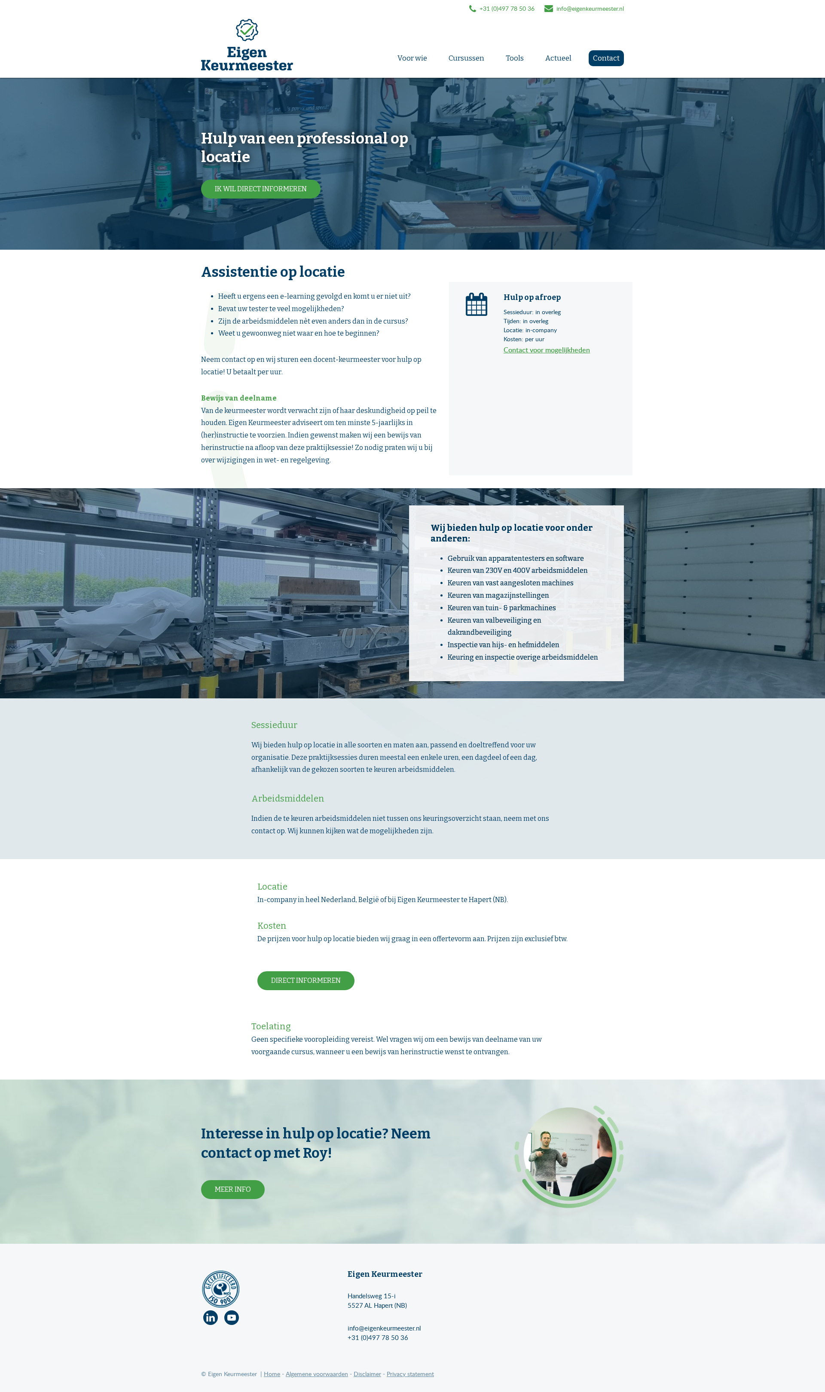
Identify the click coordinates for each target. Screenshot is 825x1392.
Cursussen (466, 58)
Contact (606, 58)
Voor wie (412, 58)
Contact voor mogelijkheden (547, 350)
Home (272, 1374)
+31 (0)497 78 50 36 (378, 1337)
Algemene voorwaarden (317, 1374)
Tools (515, 58)
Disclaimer (367, 1374)
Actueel (558, 58)
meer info (233, 1189)
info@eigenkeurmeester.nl (590, 8)
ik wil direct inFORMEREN (261, 189)
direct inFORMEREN (306, 980)
